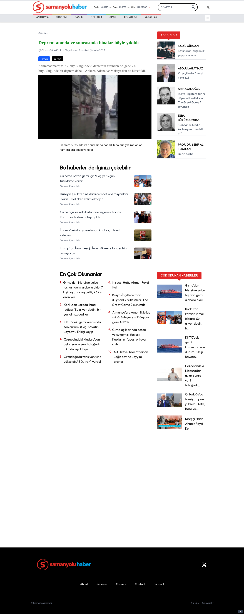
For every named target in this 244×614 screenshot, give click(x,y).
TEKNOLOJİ (130, 17)
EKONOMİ (61, 17)
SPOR (112, 17)
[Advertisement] (181, 216)
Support (159, 584)
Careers (121, 584)
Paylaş (44, 58)
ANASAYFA (42, 17)
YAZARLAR (151, 17)
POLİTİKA (96, 17)
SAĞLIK (79, 17)
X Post (57, 58)
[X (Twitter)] (204, 564)
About (84, 584)
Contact (140, 584)
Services (101, 584)
